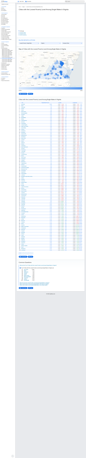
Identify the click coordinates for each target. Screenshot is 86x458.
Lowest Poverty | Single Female (7, 59)
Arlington (23, 160)
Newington (23, 132)
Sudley (22, 116)
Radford (22, 233)
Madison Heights (24, 245)
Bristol (22, 223)
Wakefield (23, 236)
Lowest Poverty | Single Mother (7, 61)
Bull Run (22, 188)
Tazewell (22, 230)
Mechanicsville (24, 194)
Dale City (22, 164)
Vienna (22, 183)
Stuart (22, 247)
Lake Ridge (23, 151)
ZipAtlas (81, 86)
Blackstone (23, 161)
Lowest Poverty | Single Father (7, 60)
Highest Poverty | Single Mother (7, 54)
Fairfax (22, 244)
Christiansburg (24, 154)
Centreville (23, 107)
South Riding (23, 127)
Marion (22, 155)
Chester (22, 108)
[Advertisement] (34, 21)
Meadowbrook (24, 135)
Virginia (23, 6)
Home (20, 6)
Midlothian (23, 210)
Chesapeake (23, 227)
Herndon (22, 152)
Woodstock (23, 136)
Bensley (22, 185)
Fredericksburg (24, 120)
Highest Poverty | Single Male (6, 51)
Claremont (23, 242)
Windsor (22, 144)
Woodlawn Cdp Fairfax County (26, 176)
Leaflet (70, 86)
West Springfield (24, 113)
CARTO (78, 86)
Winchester (23, 217)
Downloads (29, 1)
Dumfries (23, 148)
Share (31, 93)
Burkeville (23, 232)
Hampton (23, 179)
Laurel (22, 235)
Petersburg (23, 145)
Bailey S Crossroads (24, 226)
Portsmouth (23, 208)
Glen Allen (23, 104)
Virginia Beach (24, 163)
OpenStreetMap (74, 86)
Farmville (23, 114)
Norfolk (22, 207)
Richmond (23, 229)
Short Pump (23, 157)
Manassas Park (24, 169)
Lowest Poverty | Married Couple (7, 57)
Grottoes (23, 139)
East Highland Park (24, 211)
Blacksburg (23, 248)
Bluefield (22, 238)
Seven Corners (24, 191)
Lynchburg (23, 250)
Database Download (4, 4)
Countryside (23, 123)
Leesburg (23, 174)
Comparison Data (22, 33)
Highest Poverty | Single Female (7, 52)
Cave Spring (23, 170)
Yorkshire (23, 222)
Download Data (23, 93)
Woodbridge (23, 117)
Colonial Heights (24, 124)
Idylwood (23, 142)
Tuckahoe (23, 192)
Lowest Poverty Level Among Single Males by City (34, 6)
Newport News (24, 182)
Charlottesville (23, 166)
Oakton (22, 177)
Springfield (23, 202)
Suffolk (22, 219)
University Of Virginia (25, 167)
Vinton (22, 110)
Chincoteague (23, 173)
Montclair (23, 121)
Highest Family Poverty (5, 49)
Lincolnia (23, 213)
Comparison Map (22, 32)
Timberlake (23, 198)
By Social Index (3, 14)
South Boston (23, 195)
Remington (23, 241)
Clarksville (23, 204)
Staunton (23, 205)
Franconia (23, 180)
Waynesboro (23, 216)
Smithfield (23, 201)
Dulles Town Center (24, 126)
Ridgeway (23, 239)
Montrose (23, 220)
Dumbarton (23, 130)
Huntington (23, 158)
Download (80, 50)
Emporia (22, 129)
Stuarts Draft (23, 133)
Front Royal (23, 149)
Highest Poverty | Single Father (7, 53)
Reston (22, 141)
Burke (22, 105)
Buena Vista (23, 138)
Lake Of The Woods (24, 186)
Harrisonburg (23, 189)
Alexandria (23, 197)
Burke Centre (23, 111)
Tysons (22, 214)
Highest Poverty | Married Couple (7, 50)
